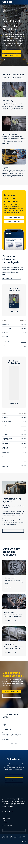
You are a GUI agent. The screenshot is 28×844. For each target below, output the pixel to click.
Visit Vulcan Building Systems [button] (13, 531)
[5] (16, 744)
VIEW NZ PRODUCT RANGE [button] (14, 221)
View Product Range (7, 825)
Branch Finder (6, 818)
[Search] (14, 830)
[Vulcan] (7, 2)
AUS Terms (5, 837)
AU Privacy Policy (21, 836)
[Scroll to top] (25, 841)
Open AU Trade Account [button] (11, 695)
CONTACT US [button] (14, 775)
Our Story (5, 815)
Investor (5, 820)
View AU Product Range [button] (11, 51)
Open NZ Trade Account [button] (11, 691)
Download (23, 324)
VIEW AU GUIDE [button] (14, 311)
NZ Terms (19, 837)
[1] (11, 744)
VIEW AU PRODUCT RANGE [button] (14, 217)
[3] (14, 744)
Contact (5, 822)
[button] (25, 2)
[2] (12, 744)
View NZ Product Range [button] (11, 55)
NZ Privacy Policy (12, 837)
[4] (15, 744)
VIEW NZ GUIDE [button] (14, 403)
